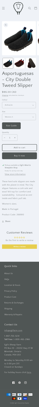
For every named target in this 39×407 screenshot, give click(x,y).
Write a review (19, 247)
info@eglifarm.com (13, 330)
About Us (8, 273)
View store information (15, 174)
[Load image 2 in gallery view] (19, 63)
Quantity (5, 132)
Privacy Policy (10, 291)
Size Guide (11, 126)
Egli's (16, 403)
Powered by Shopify (23, 403)
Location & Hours (12, 285)
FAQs (6, 279)
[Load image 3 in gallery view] (31, 63)
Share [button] (7, 221)
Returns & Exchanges (14, 303)
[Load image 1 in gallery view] (8, 63)
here (29, 372)
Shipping (5, 95)
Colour (4, 100)
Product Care (10, 297)
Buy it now (19, 156)
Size (3, 112)
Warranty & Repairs (13, 315)
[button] (3, 8)
